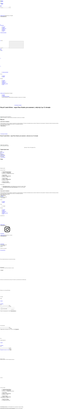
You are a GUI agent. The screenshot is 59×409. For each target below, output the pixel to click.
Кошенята (1, 153)
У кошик (2, 270)
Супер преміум (2, 157)
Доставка (3, 80)
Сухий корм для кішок (5, 96)
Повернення (4, 28)
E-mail (10, 306)
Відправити (17, 329)
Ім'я (9, 305)
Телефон (10, 328)
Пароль (10, 348)
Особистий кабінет (3, 32)
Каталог (3, 95)
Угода (3, 84)
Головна (3, 94)
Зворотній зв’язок (5, 83)
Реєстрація (2, 250)
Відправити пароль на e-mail (4, 349)
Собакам (3, 75)
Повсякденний (2, 155)
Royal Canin (2, 152)
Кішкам (3, 76)
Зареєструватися (3, 195)
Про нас (3, 29)
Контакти (3, 30)
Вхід (4, 250)
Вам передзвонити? (3, 16)
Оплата (3, 27)
